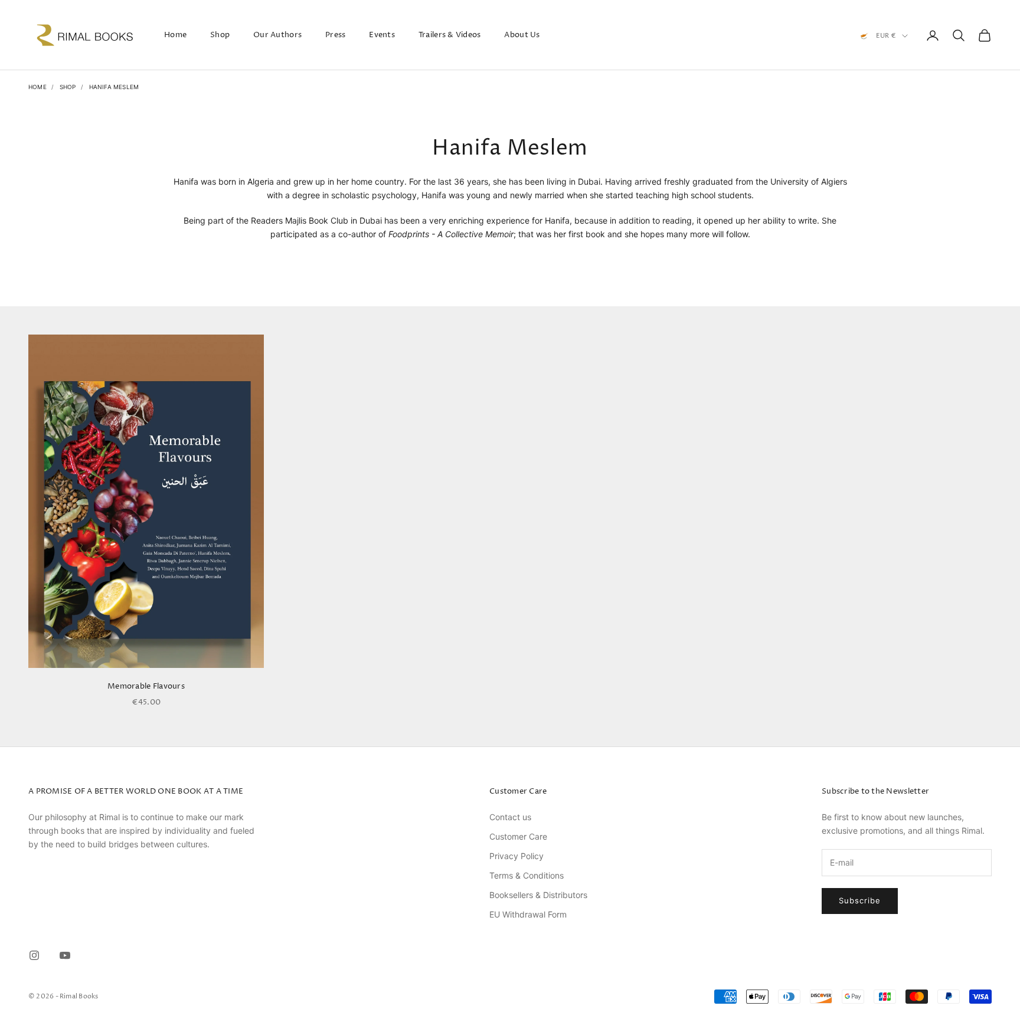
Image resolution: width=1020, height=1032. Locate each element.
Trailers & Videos (450, 35)
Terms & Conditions (526, 875)
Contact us (510, 817)
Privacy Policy (516, 856)
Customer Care (518, 836)
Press (335, 35)
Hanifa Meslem (114, 86)
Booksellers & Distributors (538, 895)
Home (175, 35)
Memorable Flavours (146, 686)
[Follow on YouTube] (65, 955)
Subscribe (860, 900)
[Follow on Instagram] (34, 955)
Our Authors (277, 35)
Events (382, 35)
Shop (220, 35)
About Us (522, 35)
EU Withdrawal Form (528, 914)
